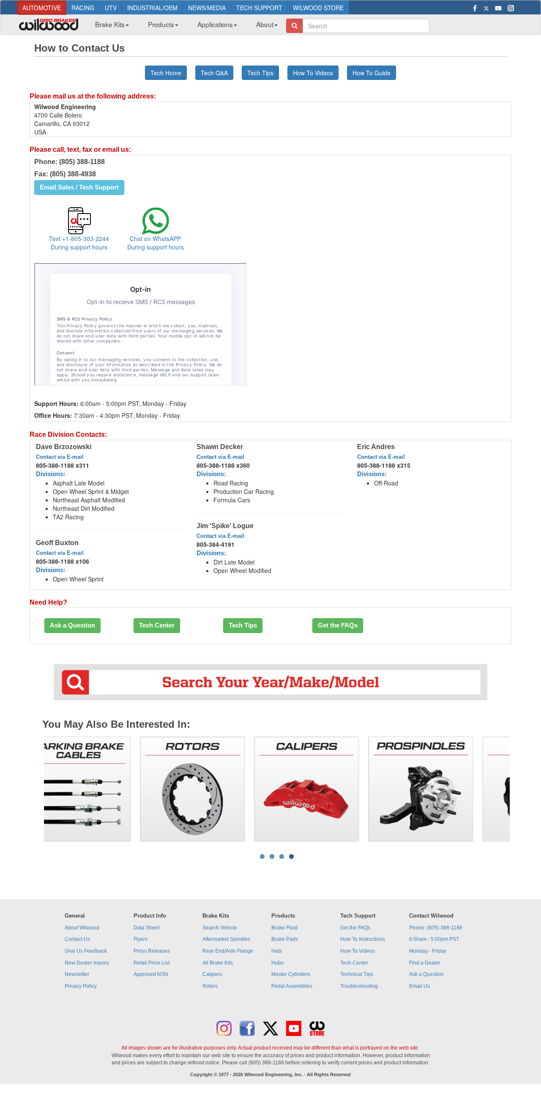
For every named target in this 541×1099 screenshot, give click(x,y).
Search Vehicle (219, 928)
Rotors (210, 986)
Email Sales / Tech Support (79, 187)
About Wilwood (82, 928)
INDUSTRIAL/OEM (152, 7)
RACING (82, 7)
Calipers (212, 974)
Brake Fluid (284, 928)
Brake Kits (110, 24)
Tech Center (157, 625)
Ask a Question (72, 625)
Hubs (277, 963)
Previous (31, 789)
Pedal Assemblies (291, 986)
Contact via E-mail (60, 457)
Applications (215, 24)
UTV (111, 7)
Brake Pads (284, 939)
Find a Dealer (424, 963)
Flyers (141, 939)
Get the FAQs (338, 625)
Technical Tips (356, 974)
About (264, 24)
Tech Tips (243, 625)
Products (161, 24)
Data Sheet (146, 928)
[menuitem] (108, 27)
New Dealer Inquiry (87, 963)
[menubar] (183, 27)
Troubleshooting (359, 986)
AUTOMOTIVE (41, 7)
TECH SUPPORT (259, 7)
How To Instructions (362, 939)
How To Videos (313, 73)
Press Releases (152, 951)
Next (522, 789)
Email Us (419, 986)
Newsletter (77, 974)
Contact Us (77, 939)
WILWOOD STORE (318, 7)
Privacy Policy (81, 986)
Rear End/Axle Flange (227, 951)
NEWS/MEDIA (207, 7)
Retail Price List (151, 963)
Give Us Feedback (86, 951)
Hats (276, 951)
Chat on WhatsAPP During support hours (155, 242)
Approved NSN (151, 974)
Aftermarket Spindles (226, 939)
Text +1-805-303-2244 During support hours (79, 242)
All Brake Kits (217, 963)
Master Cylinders (290, 974)
